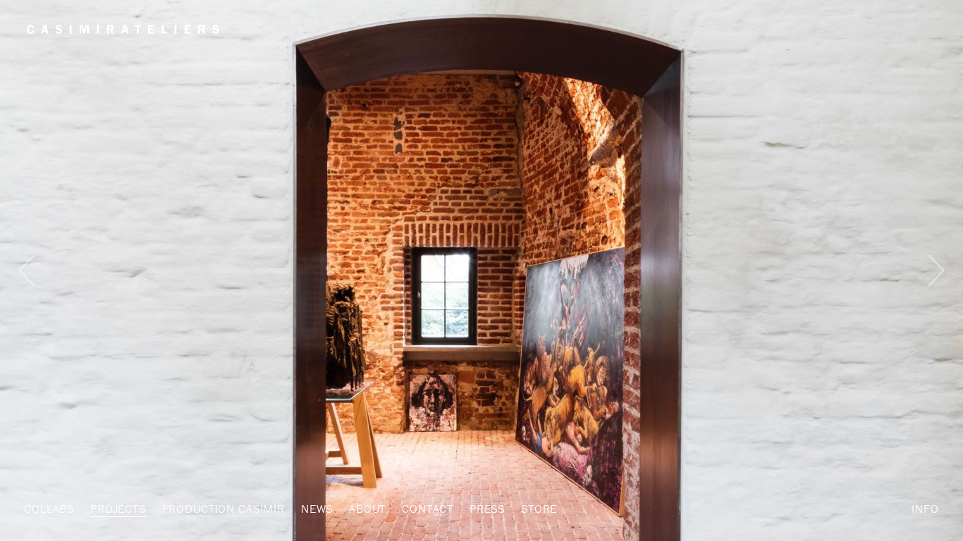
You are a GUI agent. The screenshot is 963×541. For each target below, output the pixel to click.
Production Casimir (223, 508)
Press (487, 508)
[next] (936, 270)
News (317, 508)
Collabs (49, 508)
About (367, 508)
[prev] (27, 270)
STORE (539, 508)
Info (925, 508)
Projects (118, 508)
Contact (427, 508)
